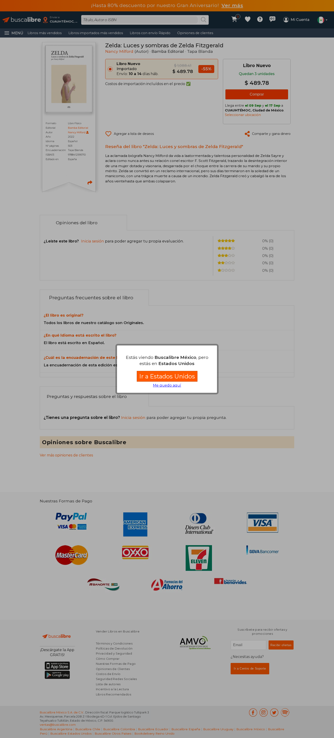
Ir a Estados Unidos (167, 376)
